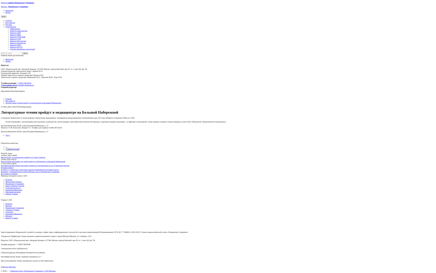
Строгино (9, 212)
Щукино (8, 216)
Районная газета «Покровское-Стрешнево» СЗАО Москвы (33, 271)
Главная (8, 21)
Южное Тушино (11, 194)
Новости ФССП (16, 47)
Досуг (7, 135)
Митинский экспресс (13, 182)
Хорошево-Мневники (13, 190)
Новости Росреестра (18, 43)
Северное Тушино (12, 210)
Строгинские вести (12, 188)
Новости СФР (15, 39)
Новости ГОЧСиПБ (17, 37)
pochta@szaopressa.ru (26, 85)
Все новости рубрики (9, 174)
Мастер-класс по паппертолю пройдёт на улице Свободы (23, 157)
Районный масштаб (13, 192)
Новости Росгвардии (18, 41)
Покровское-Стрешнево (14, 184)
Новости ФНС (15, 45)
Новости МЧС (15, 35)
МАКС (8, 13)
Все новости (10, 23)
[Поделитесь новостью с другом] (12, 149)
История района (7, 168)
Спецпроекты (10, 27)
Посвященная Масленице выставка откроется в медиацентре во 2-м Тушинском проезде (35, 166)
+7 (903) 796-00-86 (16, 84)
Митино (8, 206)
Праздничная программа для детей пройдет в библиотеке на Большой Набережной (33, 162)
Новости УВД (15, 33)
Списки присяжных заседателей (22, 49)
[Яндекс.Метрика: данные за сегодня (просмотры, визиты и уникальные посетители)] (8, 267)
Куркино (8, 180)
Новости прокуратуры (18, 31)
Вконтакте (9, 10)
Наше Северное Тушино (14, 186)
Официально (15, 29)
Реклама (8, 25)
